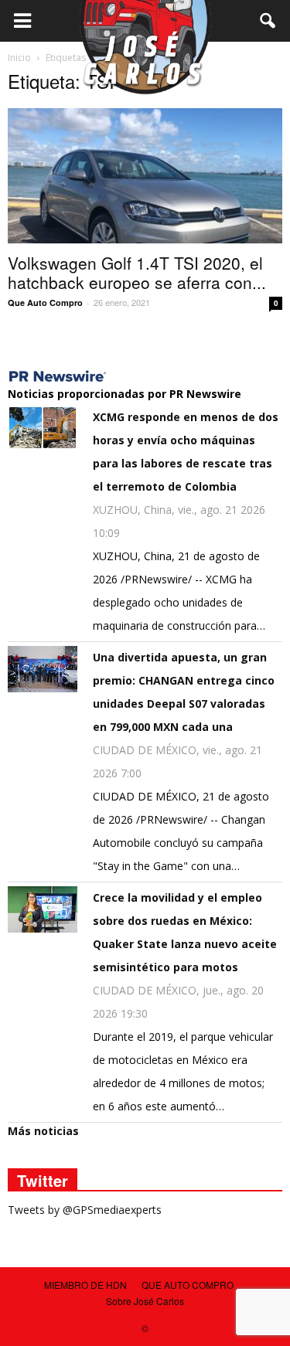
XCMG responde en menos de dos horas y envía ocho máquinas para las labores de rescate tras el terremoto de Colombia (185, 452)
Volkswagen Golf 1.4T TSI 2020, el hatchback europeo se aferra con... (137, 272)
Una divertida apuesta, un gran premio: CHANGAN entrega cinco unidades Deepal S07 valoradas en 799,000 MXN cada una (184, 692)
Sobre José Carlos (145, 1300)
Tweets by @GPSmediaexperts (85, 1209)
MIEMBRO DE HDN (85, 1284)
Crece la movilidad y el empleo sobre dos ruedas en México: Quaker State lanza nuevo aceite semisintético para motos (185, 932)
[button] (268, 21)
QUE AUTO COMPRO (188, 1284)
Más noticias (43, 1130)
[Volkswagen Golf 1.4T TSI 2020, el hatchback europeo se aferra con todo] (145, 175)
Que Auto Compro (45, 302)
